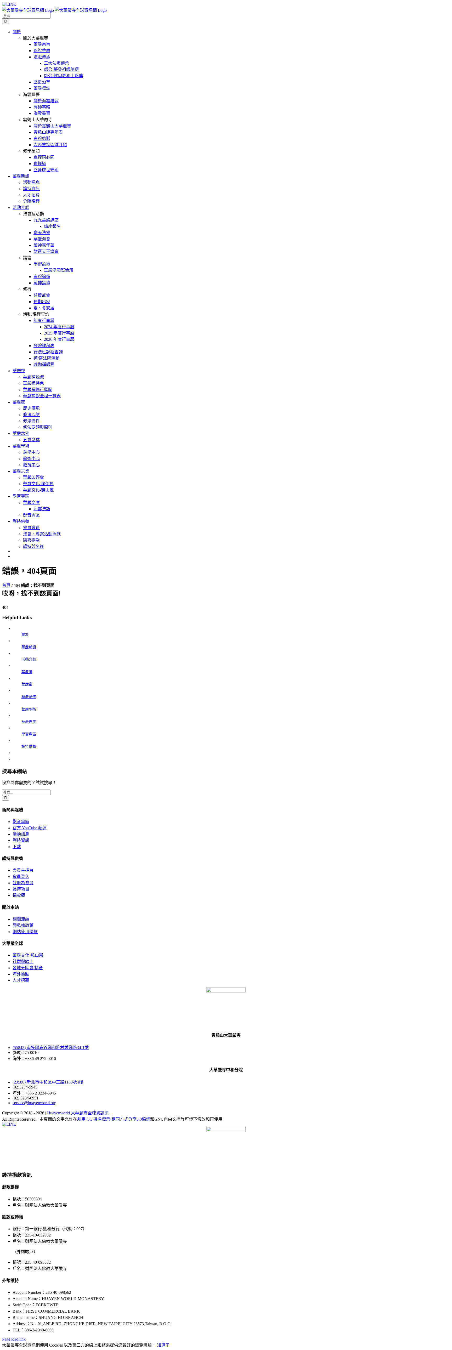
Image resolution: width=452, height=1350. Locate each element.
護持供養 (28, 746)
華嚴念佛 (28, 697)
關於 (25, 635)
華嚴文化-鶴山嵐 (28, 955)
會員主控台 (23, 870)
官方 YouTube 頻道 (30, 828)
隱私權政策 (23, 925)
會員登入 (21, 876)
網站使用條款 (25, 931)
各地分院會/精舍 (28, 968)
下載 (17, 846)
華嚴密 (26, 684)
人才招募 (21, 980)
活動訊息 (21, 834)
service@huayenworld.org (34, 1103)
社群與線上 (23, 961)
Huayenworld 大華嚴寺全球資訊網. (78, 1113)
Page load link (14, 1339)
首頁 (6, 585)
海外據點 (21, 974)
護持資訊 (21, 840)
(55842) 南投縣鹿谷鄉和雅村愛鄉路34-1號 (51, 1047)
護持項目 (21, 889)
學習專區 (28, 734)
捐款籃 (19, 895)
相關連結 (21, 919)
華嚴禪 (26, 672)
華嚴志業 (28, 722)
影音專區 (21, 821)
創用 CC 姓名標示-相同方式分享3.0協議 (113, 1119)
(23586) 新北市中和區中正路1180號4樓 (48, 1082)
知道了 (163, 1345)
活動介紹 (28, 659)
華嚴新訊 (28, 647)
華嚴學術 (28, 709)
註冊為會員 (23, 883)
